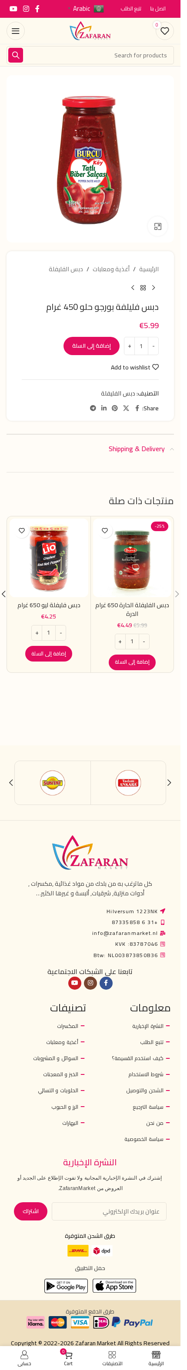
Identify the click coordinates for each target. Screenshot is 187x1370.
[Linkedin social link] (104, 408)
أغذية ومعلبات (111, 269)
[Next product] (132, 288)
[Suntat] (52, 783)
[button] (132, 662)
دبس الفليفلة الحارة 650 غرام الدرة (132, 609)
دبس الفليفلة (66, 269)
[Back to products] (143, 288)
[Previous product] (153, 288)
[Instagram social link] (26, 8)
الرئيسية (149, 269)
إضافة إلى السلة (91, 345)
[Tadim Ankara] (128, 783)
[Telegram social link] (93, 408)
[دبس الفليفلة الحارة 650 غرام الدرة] (132, 558)
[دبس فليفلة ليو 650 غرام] (49, 558)
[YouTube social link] (13, 8)
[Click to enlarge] (157, 226)
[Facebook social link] (37, 8)
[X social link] (126, 408)
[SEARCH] (15, 55)
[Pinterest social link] (114, 408)
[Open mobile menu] (15, 31)
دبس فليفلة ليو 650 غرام (48, 605)
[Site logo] (90, 30)
